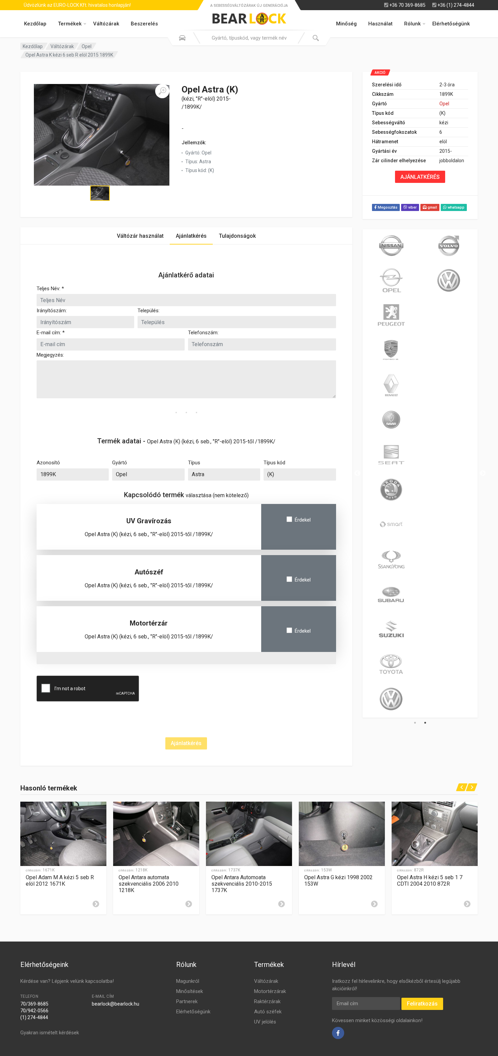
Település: (149, 311)
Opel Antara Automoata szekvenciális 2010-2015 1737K (241, 883)
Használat (380, 24)
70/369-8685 (34, 1004)
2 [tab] (425, 722)
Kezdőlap (35, 24)
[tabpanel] (391, 473)
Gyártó (119, 463)
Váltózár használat (140, 236)
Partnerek (187, 1001)
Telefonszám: (203, 333)
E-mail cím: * (51, 333)
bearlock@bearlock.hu (115, 1004)
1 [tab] (415, 722)
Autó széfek (268, 1012)
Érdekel (303, 520)
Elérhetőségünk (451, 24)
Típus (194, 463)
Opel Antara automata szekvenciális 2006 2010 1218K (149, 883)
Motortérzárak (270, 991)
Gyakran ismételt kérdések (49, 1033)
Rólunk (412, 24)
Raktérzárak (267, 1001)
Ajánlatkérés (191, 236)
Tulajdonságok (237, 236)
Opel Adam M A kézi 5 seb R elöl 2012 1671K (60, 880)
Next (482, 473)
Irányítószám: (52, 311)
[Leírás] (96, 904)
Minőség (346, 24)
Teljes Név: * (50, 289)
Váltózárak (106, 24)
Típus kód (274, 463)
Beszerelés (144, 24)
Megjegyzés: (50, 355)
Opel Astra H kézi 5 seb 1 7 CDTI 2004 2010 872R (429, 880)
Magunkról (187, 981)
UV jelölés (265, 1022)
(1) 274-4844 (34, 1017)
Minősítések (189, 991)
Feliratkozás (422, 1003)
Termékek (70, 24)
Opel (86, 46)
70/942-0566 (34, 1010)
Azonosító (48, 463)
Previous (357, 473)
